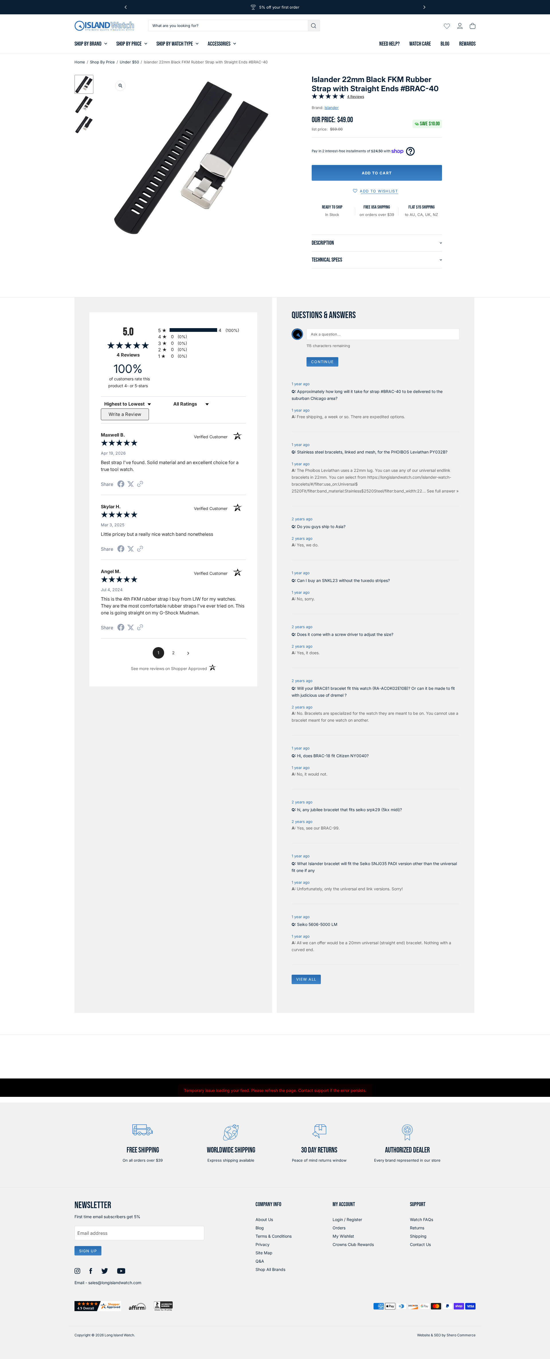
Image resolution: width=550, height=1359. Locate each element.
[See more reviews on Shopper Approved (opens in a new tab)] (140, 484)
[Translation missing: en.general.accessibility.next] (424, 7)
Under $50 (129, 62)
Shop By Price (129, 44)
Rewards (467, 44)
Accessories (219, 44)
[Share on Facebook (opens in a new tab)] (120, 484)
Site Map (264, 1252)
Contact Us (420, 1244)
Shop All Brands (270, 1269)
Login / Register (347, 1219)
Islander (332, 107)
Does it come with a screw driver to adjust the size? (345, 634)
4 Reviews (355, 96)
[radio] (202, 330)
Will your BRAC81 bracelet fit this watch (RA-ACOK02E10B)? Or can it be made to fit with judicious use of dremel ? (373, 692)
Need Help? (389, 44)
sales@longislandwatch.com (114, 1282)
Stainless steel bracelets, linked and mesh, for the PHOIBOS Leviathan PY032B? (372, 451)
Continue (322, 361)
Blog (445, 44)
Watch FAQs (421, 1219)
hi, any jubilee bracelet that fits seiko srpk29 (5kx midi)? (349, 809)
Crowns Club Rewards (353, 1244)
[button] (84, 84)
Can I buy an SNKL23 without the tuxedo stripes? (343, 580)
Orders (339, 1227)
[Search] (314, 25)
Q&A (260, 1261)
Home (79, 62)
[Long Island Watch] (104, 26)
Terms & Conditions (274, 1236)
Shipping (418, 1236)
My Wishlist (343, 1236)
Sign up (88, 1251)
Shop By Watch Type (174, 44)
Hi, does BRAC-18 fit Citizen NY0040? (333, 755)
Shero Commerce (461, 1335)
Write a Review (125, 414)
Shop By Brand (87, 44)
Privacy (263, 1244)
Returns (417, 1227)
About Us (264, 1219)
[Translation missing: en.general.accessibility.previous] (126, 7)
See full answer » (443, 490)
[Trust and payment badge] (97, 1306)
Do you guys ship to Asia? (321, 526)
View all (306, 979)
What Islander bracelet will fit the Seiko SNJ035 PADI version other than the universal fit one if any (374, 867)
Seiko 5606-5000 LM (317, 924)
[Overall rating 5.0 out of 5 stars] (328, 97)
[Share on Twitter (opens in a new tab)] (130, 484)
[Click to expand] (120, 86)
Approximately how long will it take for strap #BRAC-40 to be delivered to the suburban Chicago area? (367, 395)
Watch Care (420, 44)
